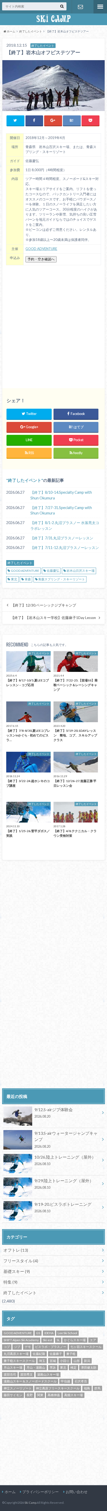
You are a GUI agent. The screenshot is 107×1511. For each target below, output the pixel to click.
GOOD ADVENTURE (41, 249)
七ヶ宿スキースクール (86, 1347)
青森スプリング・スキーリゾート (61, 579)
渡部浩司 (10, 1374)
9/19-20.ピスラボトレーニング (62, 1207)
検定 (73, 1367)
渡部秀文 (26, 1374)
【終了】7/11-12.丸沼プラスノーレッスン (64, 547)
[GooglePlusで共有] (53, 120)
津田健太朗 (88, 1367)
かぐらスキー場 (75, 1340)
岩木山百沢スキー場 (80, 571)
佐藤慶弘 (53, 571)
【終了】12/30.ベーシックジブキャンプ (43, 605)
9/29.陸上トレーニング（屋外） (63, 1183)
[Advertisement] (53, 324)
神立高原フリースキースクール (57, 1388)
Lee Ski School (67, 1333)
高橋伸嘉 (54, 1395)
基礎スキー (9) (16, 1271)
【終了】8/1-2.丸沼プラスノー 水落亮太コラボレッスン (64, 525)
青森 (28, 579)
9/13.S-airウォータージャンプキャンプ (66, 1139)
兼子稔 (71, 1354)
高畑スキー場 (73, 1395)
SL (58, 1340)
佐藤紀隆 (39, 1354)
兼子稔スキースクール (19, 1361)
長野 (29, 1395)
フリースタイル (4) (20, 1260)
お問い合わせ (80, 6)
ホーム (10, 1491)
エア (93, 1340)
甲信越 (65, 1381)
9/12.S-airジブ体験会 (53, 1112)
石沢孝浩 (81, 1381)
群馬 (97, 1388)
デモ (28, 1347)
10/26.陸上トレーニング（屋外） (65, 1160)
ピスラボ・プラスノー (50, 1347)
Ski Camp (30, 1502)
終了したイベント (24, 480)
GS (38, 1333)
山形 (76, 1361)
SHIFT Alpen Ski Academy (21, 1340)
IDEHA (49, 1333)
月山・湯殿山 (35, 1367)
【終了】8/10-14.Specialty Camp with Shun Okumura (61, 495)
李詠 (53, 1367)
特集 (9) (10, 1281)
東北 (14, 579)
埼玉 (42, 1361)
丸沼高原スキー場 (16, 1354)
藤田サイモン (13, 1395)
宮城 (53, 1361)
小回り (64, 1361)
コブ (7, 1347)
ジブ (17, 1347)
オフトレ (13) (15, 1250)
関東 (40, 1395)
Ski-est (47, 1340)
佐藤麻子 (56, 1354)
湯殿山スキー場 (48, 1374)
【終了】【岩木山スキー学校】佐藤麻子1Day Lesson (53, 618)
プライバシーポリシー (40, 1491)
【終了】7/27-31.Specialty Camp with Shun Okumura (61, 510)
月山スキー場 (13, 1367)
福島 (87, 1388)
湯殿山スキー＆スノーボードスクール (30, 1381)
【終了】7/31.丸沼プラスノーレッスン (61, 538)
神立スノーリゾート (18, 1388)
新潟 (87, 1361)
